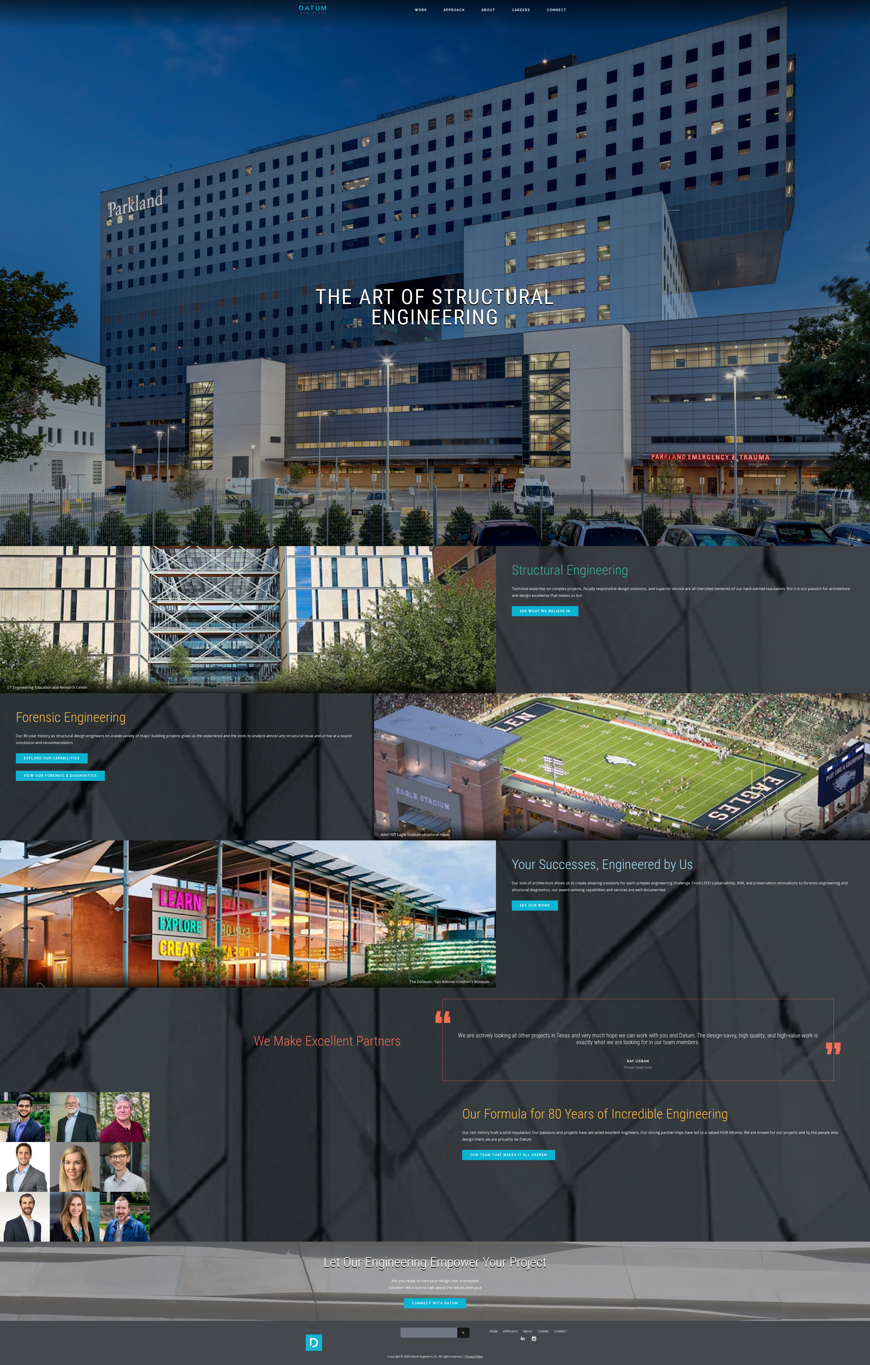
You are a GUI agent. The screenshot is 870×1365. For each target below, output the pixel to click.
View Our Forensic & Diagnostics (60, 775)
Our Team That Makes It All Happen (508, 1155)
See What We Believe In (545, 611)
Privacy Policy (474, 1356)
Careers (521, 10)
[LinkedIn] (523, 1339)
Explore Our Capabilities (52, 758)
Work (421, 10)
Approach (454, 10)
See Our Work (535, 905)
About (488, 10)
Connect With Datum (435, 1303)
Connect (556, 10)
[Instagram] (534, 1339)
